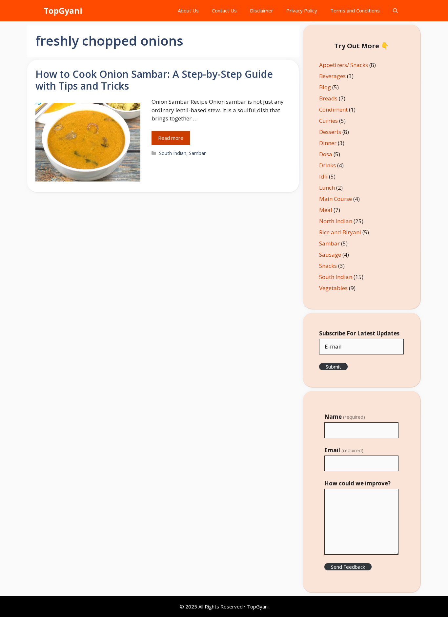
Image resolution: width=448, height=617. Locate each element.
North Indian (335, 221)
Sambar (197, 153)
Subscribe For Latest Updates (359, 333)
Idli (323, 176)
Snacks (328, 265)
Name (344, 416)
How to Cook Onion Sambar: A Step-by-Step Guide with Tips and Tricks (154, 80)
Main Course (335, 198)
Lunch (327, 187)
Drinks (327, 165)
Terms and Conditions (355, 10)
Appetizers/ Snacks (343, 65)
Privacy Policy (301, 10)
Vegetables (333, 288)
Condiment (333, 109)
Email (343, 450)
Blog (325, 87)
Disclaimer (261, 10)
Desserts (330, 132)
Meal (325, 210)
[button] (395, 10)
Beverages (332, 76)
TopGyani (63, 10)
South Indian (172, 153)
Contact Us (224, 10)
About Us (188, 10)
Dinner (327, 143)
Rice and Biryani (340, 232)
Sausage (330, 254)
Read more (170, 138)
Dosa (325, 154)
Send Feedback (348, 567)
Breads (328, 98)
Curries (328, 120)
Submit (333, 366)
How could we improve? (357, 483)
